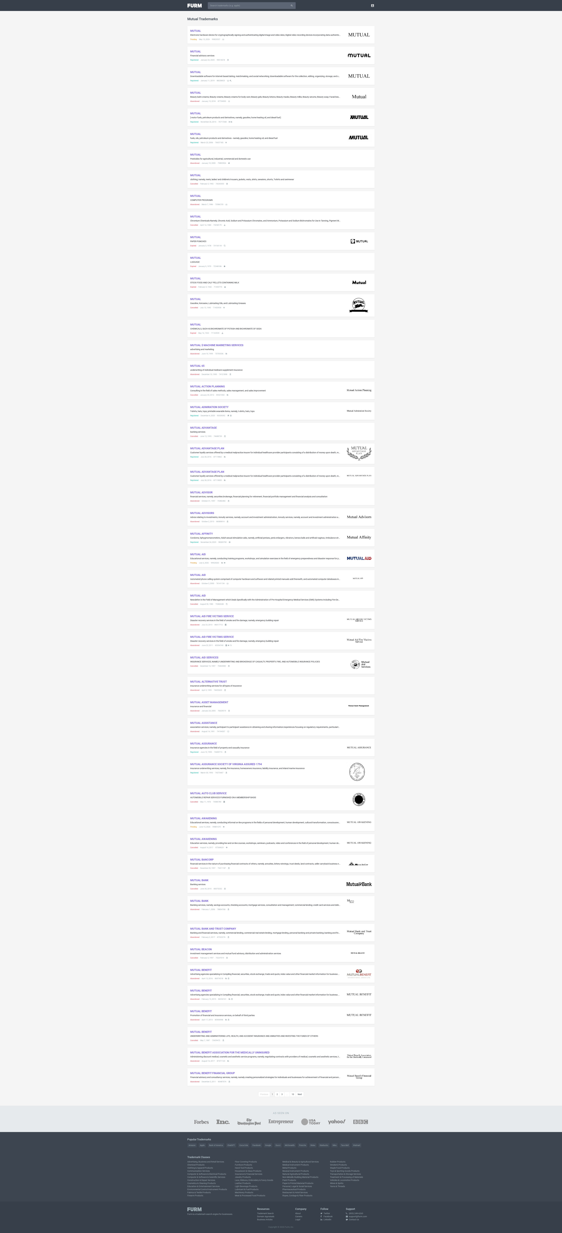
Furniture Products (243, 1165)
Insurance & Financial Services (248, 1174)
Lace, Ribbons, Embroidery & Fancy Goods (254, 1180)
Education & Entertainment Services (203, 1186)
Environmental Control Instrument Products (207, 1189)
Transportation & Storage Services (345, 1174)
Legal (297, 1219)
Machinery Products (244, 1192)
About (298, 1213)
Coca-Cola (243, 1145)
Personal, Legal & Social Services (297, 1186)
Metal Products (289, 1168)
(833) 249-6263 (355, 1213)
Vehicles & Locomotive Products (344, 1180)
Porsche (302, 1145)
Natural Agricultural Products (295, 1174)
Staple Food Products (340, 1168)
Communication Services (198, 1171)
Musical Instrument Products (295, 1171)
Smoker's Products (338, 1165)
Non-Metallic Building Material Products (300, 1177)
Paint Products (289, 1180)
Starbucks (324, 1145)
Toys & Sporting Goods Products (344, 1171)
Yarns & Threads (337, 1186)
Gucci (278, 1145)
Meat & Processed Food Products (250, 1195)
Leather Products (243, 1183)
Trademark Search (265, 1213)
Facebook (256, 1145)
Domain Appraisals (265, 1216)
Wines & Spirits (336, 1183)
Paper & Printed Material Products (297, 1183)
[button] (372, 5)
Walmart (356, 1145)
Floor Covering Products (246, 1162)
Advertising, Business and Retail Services (205, 1162)
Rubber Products (337, 1162)
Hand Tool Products (244, 1168)
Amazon (192, 1145)
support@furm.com (357, 1216)
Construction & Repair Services (201, 1180)
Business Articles (265, 1219)
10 (293, 1094)
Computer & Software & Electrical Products (206, 1174)
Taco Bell (345, 1145)
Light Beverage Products (246, 1186)
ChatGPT (231, 1145)
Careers (298, 1216)
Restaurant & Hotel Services (295, 1192)
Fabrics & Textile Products (199, 1192)
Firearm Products (195, 1195)
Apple (202, 1145)
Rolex (313, 1145)
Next (300, 1094)
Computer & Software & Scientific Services (206, 1177)
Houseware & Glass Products (248, 1171)
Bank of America (216, 1145)
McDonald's (290, 1145)
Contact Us (353, 1219)
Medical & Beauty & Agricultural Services (300, 1162)
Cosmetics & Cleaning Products (201, 1183)
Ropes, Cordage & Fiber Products (297, 1195)
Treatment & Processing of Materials (346, 1177)
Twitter (326, 1213)
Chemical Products (195, 1165)
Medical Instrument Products (295, 1165)
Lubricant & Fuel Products (246, 1189)
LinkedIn (327, 1219)
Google (268, 1145)
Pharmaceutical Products (294, 1189)
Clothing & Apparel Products (200, 1168)
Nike (334, 1145)
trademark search (204, 1214)
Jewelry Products (243, 1177)
